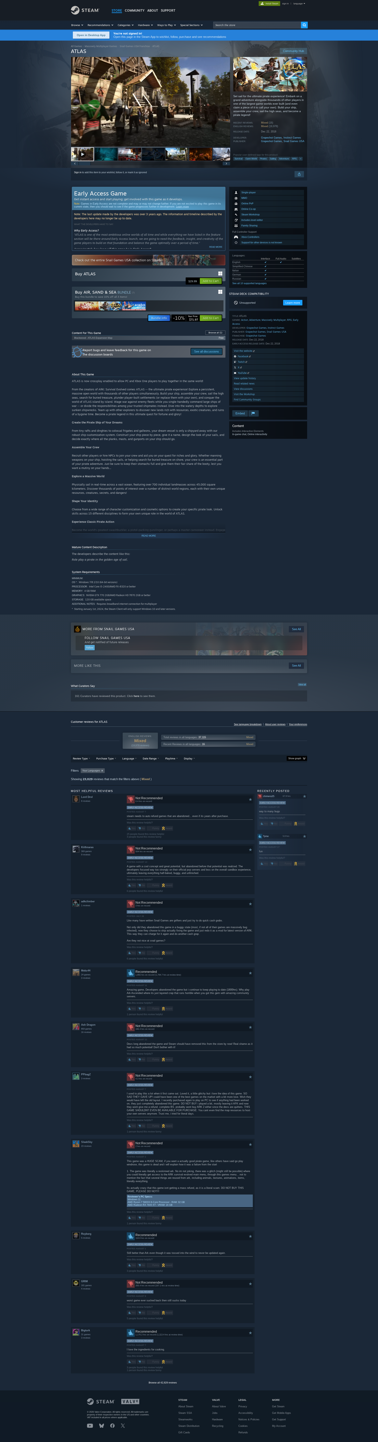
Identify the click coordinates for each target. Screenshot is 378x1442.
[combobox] (257, 25)
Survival (238, 158)
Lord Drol (87, 796)
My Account (279, 1425)
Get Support (279, 1419)
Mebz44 (85, 970)
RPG (294, 158)
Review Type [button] (80, 758)
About (152, 10)
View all (302, 684)
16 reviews (86, 1032)
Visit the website (243, 350)
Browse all (215, 332)
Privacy (242, 1406)
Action (244, 319)
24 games (86, 974)
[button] (77, 25)
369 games (86, 851)
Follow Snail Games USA (107, 638)
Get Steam (278, 1406)
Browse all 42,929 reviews (163, 1382)
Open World (251, 158)
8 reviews (85, 801)
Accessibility (245, 1412)
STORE (117, 10)
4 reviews (85, 1289)
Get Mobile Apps (281, 1412)
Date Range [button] (150, 758)
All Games (76, 46)
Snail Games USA (294, 141)
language (298, 3)
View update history (245, 378)
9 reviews (85, 854)
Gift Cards (184, 1432)
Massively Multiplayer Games (101, 46)
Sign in (78, 172)
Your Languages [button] (91, 770)
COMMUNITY (135, 10)
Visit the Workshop (244, 394)
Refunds (243, 1432)
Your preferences (298, 724)
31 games (86, 1334)
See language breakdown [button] (248, 724)
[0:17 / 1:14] (150, 102)
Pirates (263, 158)
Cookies (243, 1425)
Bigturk (85, 1330)
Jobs (215, 1412)
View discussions (243, 388)
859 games (86, 1029)
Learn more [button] (292, 302)
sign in (285, 3)
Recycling (217, 1425)
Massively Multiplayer (274, 319)
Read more (215, 247)
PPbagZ (86, 1074)
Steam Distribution (188, 1425)
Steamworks (185, 1419)
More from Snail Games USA (108, 629)
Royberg (86, 1233)
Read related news (244, 383)
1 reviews (85, 905)
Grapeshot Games (271, 137)
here (136, 696)
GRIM (84, 1281)
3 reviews (85, 978)
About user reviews (275, 724)
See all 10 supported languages (249, 283)
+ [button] (300, 158)
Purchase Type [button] (105, 758)
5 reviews (85, 1238)
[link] (185, 318)
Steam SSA (185, 1412)
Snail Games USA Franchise (135, 46)
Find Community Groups (247, 399)
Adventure (284, 158)
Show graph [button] (294, 758)
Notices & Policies (248, 1419)
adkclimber (88, 901)
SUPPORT (168, 10)
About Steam (185, 1406)
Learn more (182, 206)
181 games (86, 1285)
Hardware (217, 1419)
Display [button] (188, 758)
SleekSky (86, 1142)
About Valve (219, 1406)
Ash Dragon (88, 1024)
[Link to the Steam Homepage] (85, 13)
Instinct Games (292, 137)
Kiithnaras (87, 847)
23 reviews (86, 1146)
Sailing (273, 158)
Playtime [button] (170, 758)
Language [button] (128, 758)
